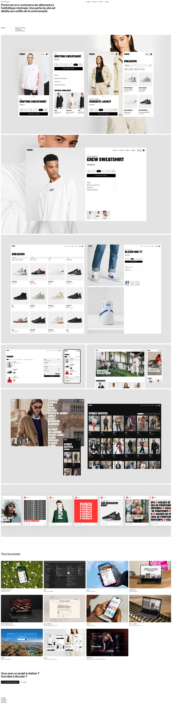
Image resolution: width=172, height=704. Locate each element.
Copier (25, 682)
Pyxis (87, 590)
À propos (94, 2)
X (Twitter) (4, 699)
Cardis (2, 658)
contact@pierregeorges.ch (11, 682)
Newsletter (4, 702)
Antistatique (132, 590)
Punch (45, 658)
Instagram (3, 701)
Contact (107, 2)
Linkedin (3, 698)
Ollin (45, 590)
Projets (88, 2)
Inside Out (89, 658)
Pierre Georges (5, 2)
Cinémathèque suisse (7, 624)
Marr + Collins (133, 624)
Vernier (88, 624)
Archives (100, 2)
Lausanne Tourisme (6, 590)
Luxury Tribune (48, 624)
